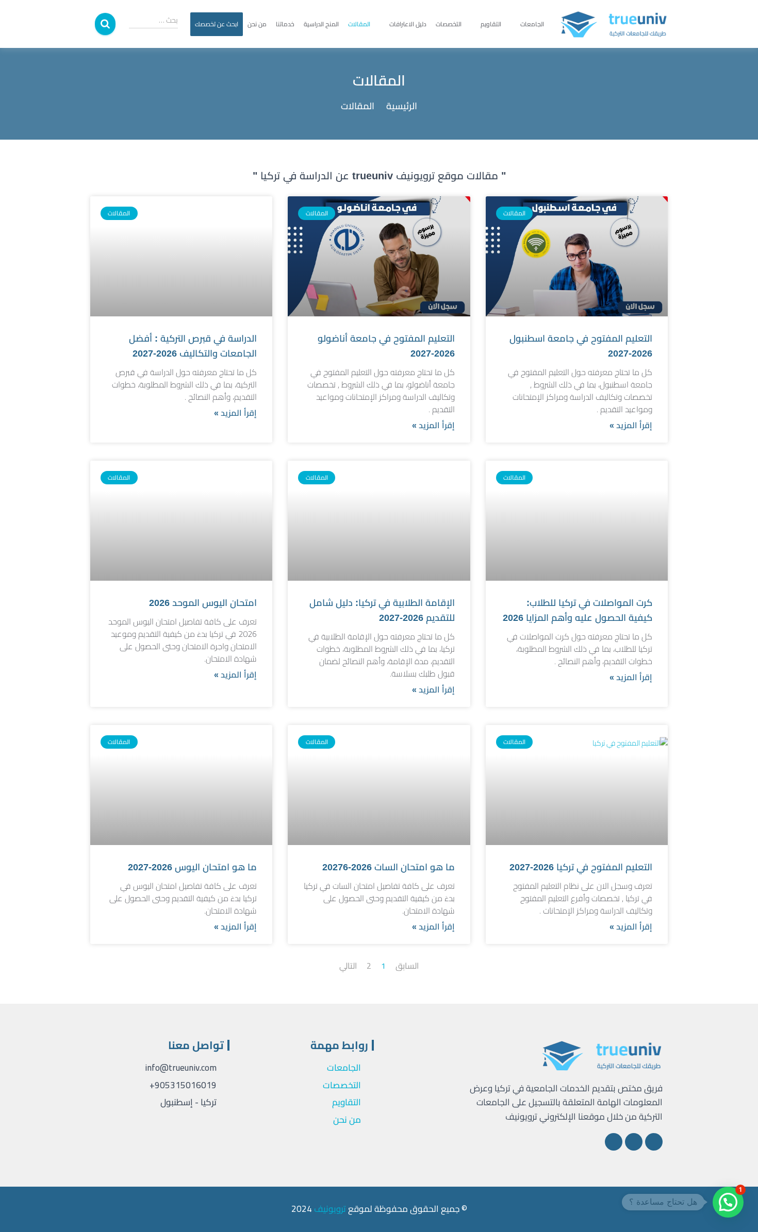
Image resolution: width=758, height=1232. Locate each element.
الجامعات (532, 24)
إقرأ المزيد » (630, 425)
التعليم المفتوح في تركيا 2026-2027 (580, 867)
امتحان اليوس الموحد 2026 (203, 603)
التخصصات (449, 24)
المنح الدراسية (321, 24)
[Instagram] (633, 1142)
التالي (348, 965)
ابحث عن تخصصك (216, 24)
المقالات (359, 24)
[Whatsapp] (613, 1142)
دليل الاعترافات (407, 24)
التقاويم (491, 24)
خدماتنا (285, 24)
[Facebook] (654, 1142)
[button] (728, 1202)
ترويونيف (330, 1209)
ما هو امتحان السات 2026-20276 (388, 867)
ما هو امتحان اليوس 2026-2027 (192, 867)
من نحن (257, 24)
